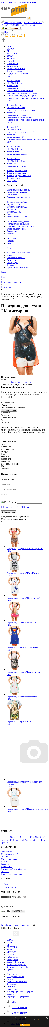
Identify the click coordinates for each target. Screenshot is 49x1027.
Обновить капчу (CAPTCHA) (15, 507)
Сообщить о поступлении (19, 382)
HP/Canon (11, 238)
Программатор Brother (17, 154)
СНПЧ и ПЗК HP (15, 129)
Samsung (10, 241)
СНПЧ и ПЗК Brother (16, 149)
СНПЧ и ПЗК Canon (16, 107)
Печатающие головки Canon (20, 117)
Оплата (13, 2)
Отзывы (5, 871)
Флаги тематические (16, 229)
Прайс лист (6, 866)
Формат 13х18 (13, 204)
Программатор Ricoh (16, 166)
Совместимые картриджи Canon (21, 110)
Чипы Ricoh (12, 163)
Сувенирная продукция (17, 267)
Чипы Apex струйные (17, 170)
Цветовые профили (16, 257)
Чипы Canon (12, 112)
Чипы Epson (12, 85)
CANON (11, 49)
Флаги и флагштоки (16, 68)
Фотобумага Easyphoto (17, 217)
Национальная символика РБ (20, 226)
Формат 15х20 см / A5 (17, 207)
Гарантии (5, 864)
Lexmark (10, 61)
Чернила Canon (14, 105)
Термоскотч (12, 195)
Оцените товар (8, 479)
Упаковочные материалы (18, 252)
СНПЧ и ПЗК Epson (16, 83)
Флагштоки (12, 231)
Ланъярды (11, 265)
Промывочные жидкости (18, 197)
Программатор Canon (16, 115)
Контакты (32, 2)
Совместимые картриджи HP (20, 132)
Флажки (10, 234)
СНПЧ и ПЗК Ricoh (16, 161)
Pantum (10, 243)
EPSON (10, 46)
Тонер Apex (12, 180)
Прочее (10, 76)
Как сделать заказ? (9, 854)
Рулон (9, 214)
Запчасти (11, 255)
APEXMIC (11, 58)
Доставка (5, 2)
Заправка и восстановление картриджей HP (27, 139)
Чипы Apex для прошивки (19, 175)
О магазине (6, 852)
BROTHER (12, 54)
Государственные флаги (18, 224)
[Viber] (7, 922)
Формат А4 (12, 209)
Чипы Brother (13, 151)
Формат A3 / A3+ (14, 212)
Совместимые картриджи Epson (21, 95)
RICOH (10, 56)
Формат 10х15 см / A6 (17, 202)
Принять (25, 1025)
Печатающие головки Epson (20, 90)
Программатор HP (15, 137)
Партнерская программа (12, 874)
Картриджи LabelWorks (17, 73)
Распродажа (12, 260)
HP (8, 51)
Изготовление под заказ (18, 221)
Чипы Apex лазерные (16, 173)
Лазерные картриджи (16, 71)
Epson (9, 248)
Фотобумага (12, 66)
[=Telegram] (4, 922)
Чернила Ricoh (13, 158)
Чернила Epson (13, 80)
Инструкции (12, 262)
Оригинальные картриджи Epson (22, 93)
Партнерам (23, 2)
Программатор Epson (16, 88)
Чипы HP (11, 134)
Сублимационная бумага (18, 192)
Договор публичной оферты (14, 869)
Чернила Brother (14, 146)
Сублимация (12, 63)
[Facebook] (2, 922)
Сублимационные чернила (19, 190)
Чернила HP (12, 127)
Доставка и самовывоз (11, 859)
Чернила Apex (13, 178)
